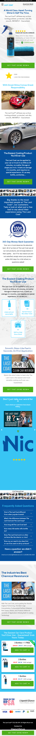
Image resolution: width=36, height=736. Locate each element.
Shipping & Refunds (18, 729)
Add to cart (21, 650)
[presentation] (1, 430)
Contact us (18, 726)
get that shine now (17, 65)
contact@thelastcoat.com (15, 554)
